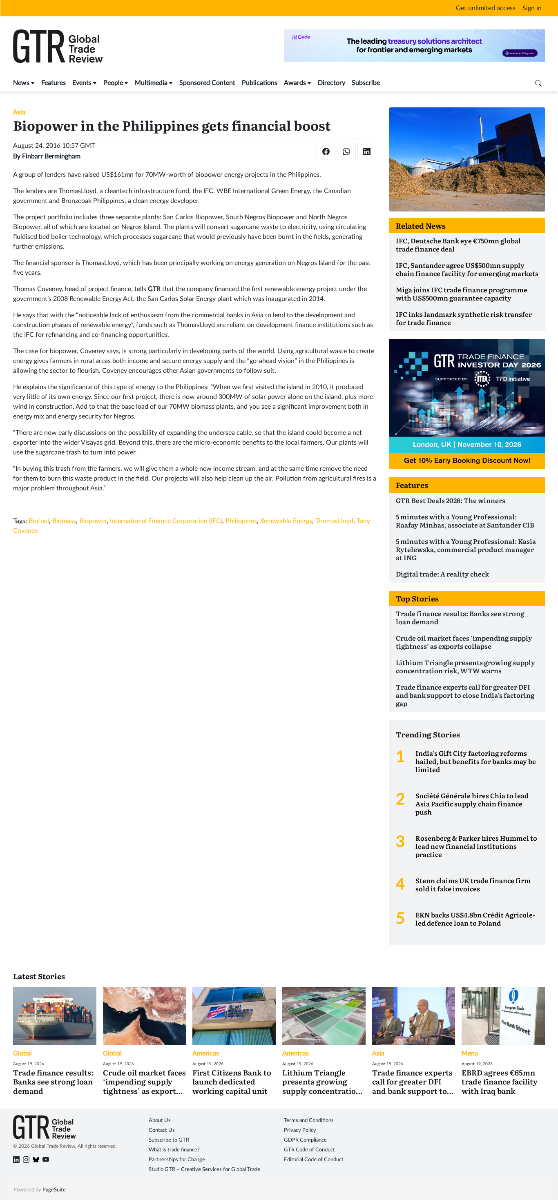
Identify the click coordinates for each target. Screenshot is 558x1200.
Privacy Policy (300, 1130)
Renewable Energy (286, 521)
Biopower (93, 521)
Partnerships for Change (177, 1159)
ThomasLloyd (334, 521)
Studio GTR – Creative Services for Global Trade (204, 1169)
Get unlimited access (486, 8)
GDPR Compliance (305, 1140)
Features (53, 83)
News (21, 83)
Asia (19, 112)
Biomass (64, 521)
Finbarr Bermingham (51, 156)
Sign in (532, 8)
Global (22, 1053)
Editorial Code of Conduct (314, 1159)
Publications (259, 83)
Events (82, 83)
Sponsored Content (207, 83)
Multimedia (151, 83)
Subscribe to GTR (169, 1140)
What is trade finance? (174, 1150)
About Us (160, 1120)
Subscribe (366, 83)
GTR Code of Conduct (309, 1150)
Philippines (241, 521)
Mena (470, 1053)
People (113, 83)
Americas (205, 1053)
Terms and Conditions (309, 1120)
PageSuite (54, 1190)
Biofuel (39, 521)
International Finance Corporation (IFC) (166, 521)
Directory (331, 83)
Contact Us (162, 1130)
